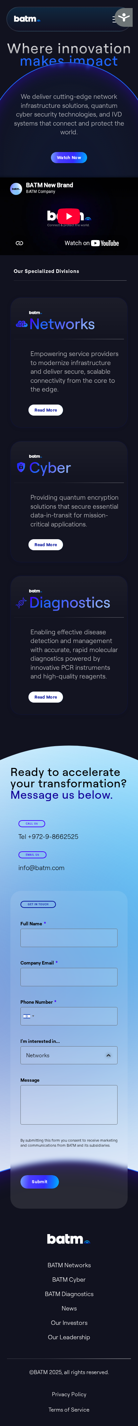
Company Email (37, 962)
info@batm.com (41, 868)
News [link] (69, 1308)
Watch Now (69, 157)
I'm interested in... (40, 1041)
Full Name (31, 923)
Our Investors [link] (69, 1322)
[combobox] (28, 1016)
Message (30, 1080)
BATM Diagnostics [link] (69, 1293)
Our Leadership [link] (69, 1337)
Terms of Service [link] (69, 1409)
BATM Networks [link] (69, 1265)
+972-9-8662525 (53, 837)
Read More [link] (45, 410)
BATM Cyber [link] (69, 1279)
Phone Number (37, 1002)
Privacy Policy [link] (69, 1394)
